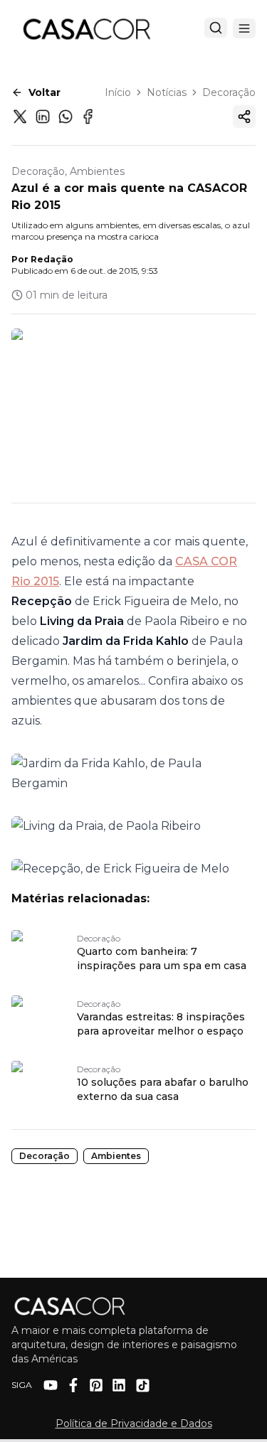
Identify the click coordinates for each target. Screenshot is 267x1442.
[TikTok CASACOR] (143, 1385)
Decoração (229, 92)
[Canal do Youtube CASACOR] (50, 1385)
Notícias (167, 92)
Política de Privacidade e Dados (134, 1423)
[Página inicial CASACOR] (86, 28)
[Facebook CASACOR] (73, 1385)
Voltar (44, 92)
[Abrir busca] (215, 28)
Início (118, 92)
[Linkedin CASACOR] (119, 1385)
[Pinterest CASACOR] (96, 1385)
